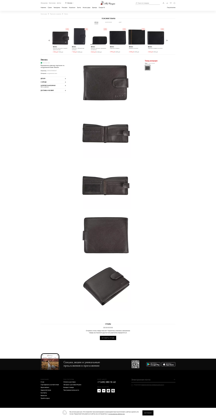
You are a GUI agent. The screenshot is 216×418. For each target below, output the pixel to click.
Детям (59, 3)
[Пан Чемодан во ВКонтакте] (103, 390)
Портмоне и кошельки (55, 14)
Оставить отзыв (108, 338)
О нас (42, 382)
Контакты (44, 393)
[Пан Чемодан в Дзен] (108, 390)
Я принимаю (149, 385)
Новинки (43, 7)
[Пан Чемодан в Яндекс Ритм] (113, 390)
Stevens (66, 14)
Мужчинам (52, 3)
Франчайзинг (45, 387)
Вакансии (44, 395)
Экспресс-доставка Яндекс (72, 385)
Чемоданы (56, 7)
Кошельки (72, 7)
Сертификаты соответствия (50, 385)
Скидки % (102, 7)
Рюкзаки (64, 7)
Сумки (50, 7)
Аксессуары (86, 7)
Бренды (94, 7)
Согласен (148, 413)
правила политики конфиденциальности (152, 385)
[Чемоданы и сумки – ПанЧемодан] (108, 3)
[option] (60, 40)
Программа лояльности (71, 390)
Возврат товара (68, 387)
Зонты (79, 7)
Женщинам (44, 3)
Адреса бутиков (46, 390)
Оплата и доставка (69, 382)
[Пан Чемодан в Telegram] (99, 390)
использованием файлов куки (116, 414)
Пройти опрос (45, 398)
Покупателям (171, 7)
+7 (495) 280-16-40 (106, 382)
